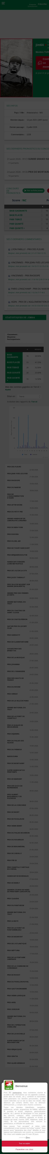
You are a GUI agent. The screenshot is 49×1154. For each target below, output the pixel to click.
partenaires (17, 1093)
